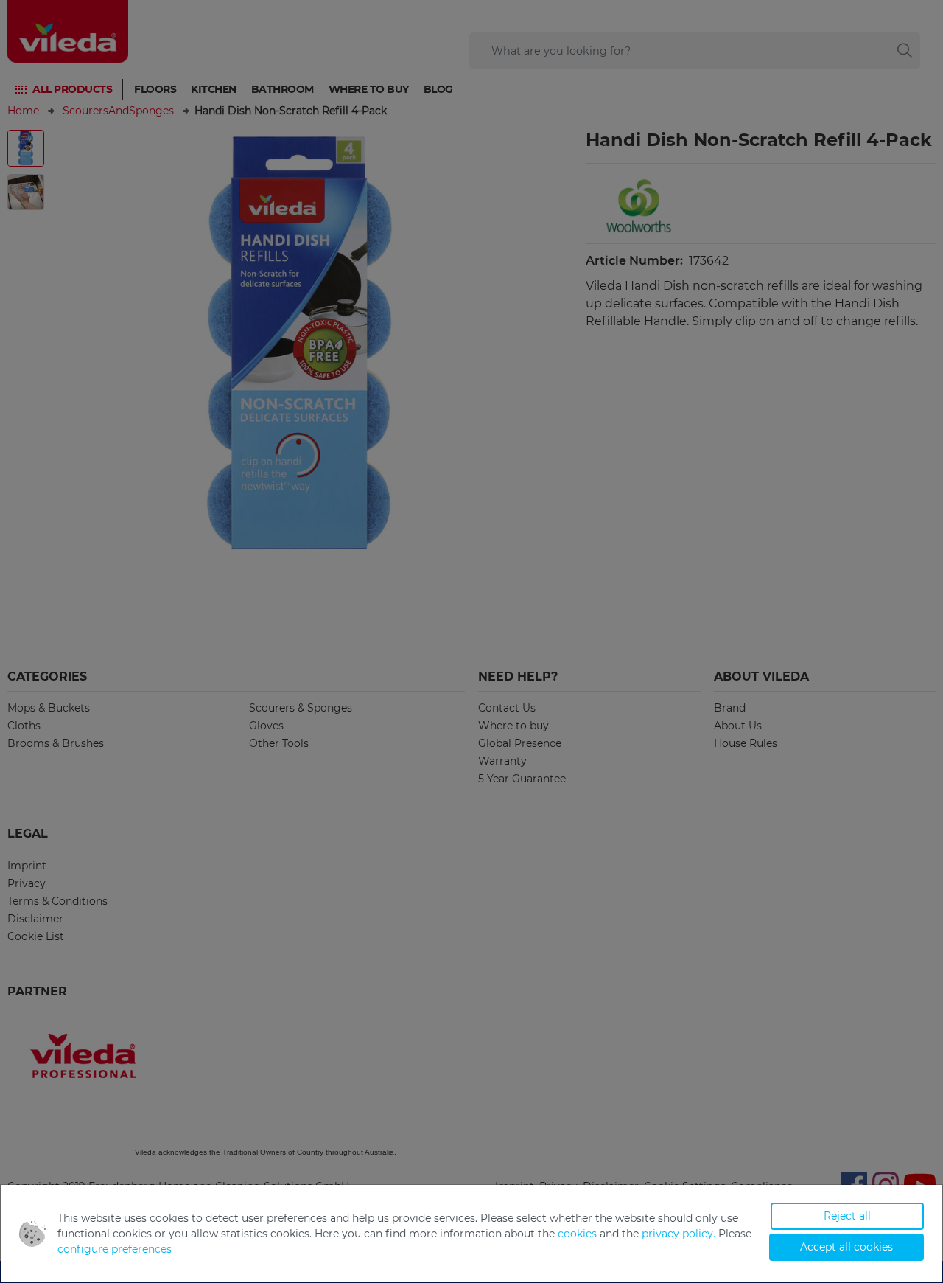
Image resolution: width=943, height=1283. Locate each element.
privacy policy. (678, 1233)
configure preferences (114, 1249)
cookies (577, 1233)
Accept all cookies (846, 1247)
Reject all (847, 1216)
